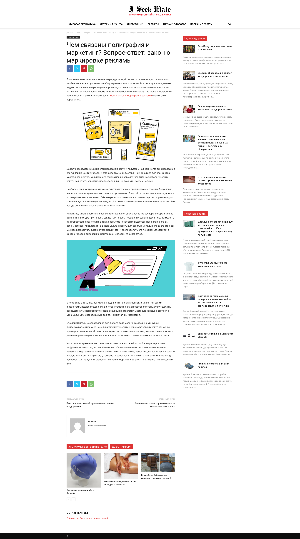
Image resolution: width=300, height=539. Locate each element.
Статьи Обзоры (83, 32)
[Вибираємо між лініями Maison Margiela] (189, 334)
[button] (229, 24)
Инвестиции (135, 24)
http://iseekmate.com (97, 426)
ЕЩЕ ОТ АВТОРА (121, 446)
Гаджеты (153, 24)
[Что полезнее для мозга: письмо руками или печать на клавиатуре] (189, 179)
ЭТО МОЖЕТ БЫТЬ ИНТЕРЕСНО (87, 446)
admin (92, 421)
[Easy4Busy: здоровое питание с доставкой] (189, 49)
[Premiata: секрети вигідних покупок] (189, 365)
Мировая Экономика (82, 24)
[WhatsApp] (91, 68)
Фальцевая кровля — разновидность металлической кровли (155, 405)
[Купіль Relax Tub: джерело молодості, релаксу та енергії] (158, 462)
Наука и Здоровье (174, 24)
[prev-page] (68, 499)
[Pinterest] (84, 68)
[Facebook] (70, 68)
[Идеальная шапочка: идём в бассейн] (84, 470)
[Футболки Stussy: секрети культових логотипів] (189, 266)
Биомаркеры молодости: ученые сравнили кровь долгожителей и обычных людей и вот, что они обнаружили (213, 143)
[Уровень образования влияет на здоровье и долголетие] (189, 75)
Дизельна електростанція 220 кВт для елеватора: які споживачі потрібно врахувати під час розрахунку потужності (215, 228)
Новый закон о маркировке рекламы (131, 95)
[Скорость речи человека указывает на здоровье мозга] (189, 109)
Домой (70, 32)
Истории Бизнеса (111, 24)
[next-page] (73, 499)
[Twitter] (77, 68)
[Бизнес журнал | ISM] (150, 10)
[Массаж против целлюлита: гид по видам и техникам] (121, 466)
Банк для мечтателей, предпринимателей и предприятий (90, 405)
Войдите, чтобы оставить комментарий (87, 518)
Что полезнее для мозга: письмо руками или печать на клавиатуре (215, 180)
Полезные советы (201, 24)
